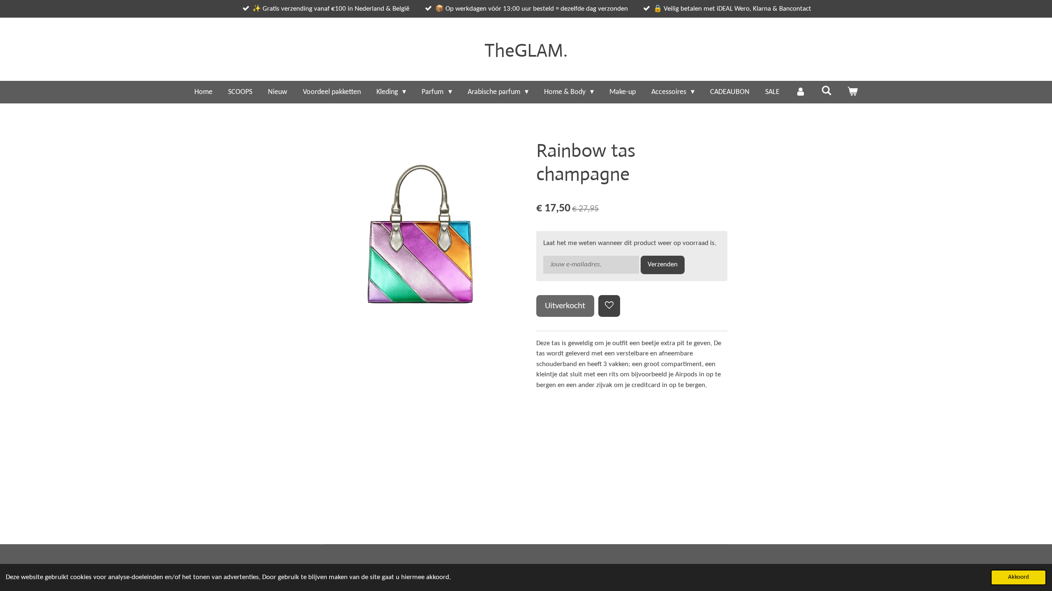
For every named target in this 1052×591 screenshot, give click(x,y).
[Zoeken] (826, 91)
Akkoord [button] (1018, 577)
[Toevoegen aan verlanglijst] (609, 306)
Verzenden (663, 264)
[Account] (800, 92)
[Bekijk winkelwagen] (852, 92)
